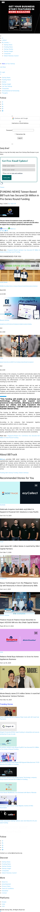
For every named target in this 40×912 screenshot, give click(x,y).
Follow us (5, 228)
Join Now (3, 67)
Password (9, 130)
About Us (5, 882)
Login (3, 72)
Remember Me (20, 134)
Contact (4, 893)
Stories (4, 82)
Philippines (3, 578)
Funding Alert (4, 472)
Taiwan (2, 187)
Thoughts (5, 93)
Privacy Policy (6, 886)
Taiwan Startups (24, 472)
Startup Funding (13, 472)
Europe (4, 902)
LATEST (4, 40)
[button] (20, 118)
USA (3, 906)
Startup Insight (8, 51)
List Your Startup (8, 63)
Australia (2, 505)
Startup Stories (8, 49)
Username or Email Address (20, 123)
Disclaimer (5, 890)
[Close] (0, 0)
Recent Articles (4, 320)
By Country (5, 42)
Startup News (8, 44)
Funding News (8, 47)
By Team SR (12, 203)
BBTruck (2, 459)
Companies (7, 53)
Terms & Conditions (8, 888)
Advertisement (6, 884)
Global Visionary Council (11, 55)
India (1, 358)
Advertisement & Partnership (10, 90)
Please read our (13, 173)
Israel (1, 541)
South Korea (3, 282)
